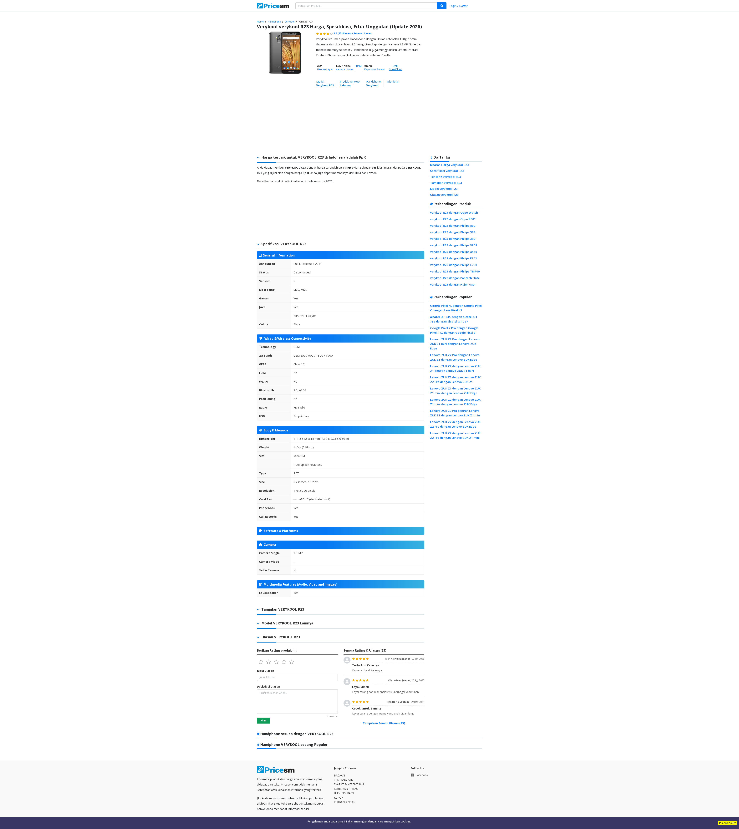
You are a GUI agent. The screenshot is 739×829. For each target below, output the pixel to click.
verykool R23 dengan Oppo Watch (454, 212)
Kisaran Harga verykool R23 (449, 165)
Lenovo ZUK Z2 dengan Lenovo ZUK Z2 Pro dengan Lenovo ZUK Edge (455, 424)
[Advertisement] (456, 91)
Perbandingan (344, 802)
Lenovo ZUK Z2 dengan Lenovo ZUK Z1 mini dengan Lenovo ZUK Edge (455, 402)
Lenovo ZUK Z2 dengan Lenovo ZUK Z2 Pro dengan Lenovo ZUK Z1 (455, 379)
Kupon (339, 797)
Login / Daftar (458, 6)
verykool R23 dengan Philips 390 (452, 239)
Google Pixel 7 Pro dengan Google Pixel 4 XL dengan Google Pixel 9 (454, 330)
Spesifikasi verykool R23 (447, 171)
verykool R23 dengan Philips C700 (453, 265)
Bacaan (339, 775)
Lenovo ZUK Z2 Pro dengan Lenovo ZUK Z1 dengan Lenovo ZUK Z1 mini (455, 413)
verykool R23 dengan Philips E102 (453, 258)
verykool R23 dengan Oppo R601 (453, 219)
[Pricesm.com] (273, 6)
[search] (441, 5)
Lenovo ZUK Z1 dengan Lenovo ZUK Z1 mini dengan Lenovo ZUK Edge (455, 390)
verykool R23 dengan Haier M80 (452, 284)
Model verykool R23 (444, 189)
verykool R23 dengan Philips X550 (453, 252)
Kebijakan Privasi (346, 789)
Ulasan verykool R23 (444, 194)
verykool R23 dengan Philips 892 (452, 225)
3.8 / (344, 33)
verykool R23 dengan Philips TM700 (455, 271)
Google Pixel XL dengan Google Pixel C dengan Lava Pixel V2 (456, 308)
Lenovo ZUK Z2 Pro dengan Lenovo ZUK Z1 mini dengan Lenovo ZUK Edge (455, 343)
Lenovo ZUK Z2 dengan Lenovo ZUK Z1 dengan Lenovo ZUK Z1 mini (455, 368)
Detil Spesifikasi (395, 67)
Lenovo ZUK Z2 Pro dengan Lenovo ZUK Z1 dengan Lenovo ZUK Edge (455, 357)
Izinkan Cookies (727, 823)
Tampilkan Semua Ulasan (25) (384, 723)
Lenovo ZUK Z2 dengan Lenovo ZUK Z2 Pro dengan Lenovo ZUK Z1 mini (455, 435)
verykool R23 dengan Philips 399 (452, 232)
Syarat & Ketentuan (349, 784)
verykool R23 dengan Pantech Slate (455, 278)
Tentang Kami (344, 780)
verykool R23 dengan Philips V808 (453, 245)
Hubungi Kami (344, 793)
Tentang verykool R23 (445, 177)
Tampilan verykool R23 (446, 183)
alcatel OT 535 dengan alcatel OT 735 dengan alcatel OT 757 (453, 319)
